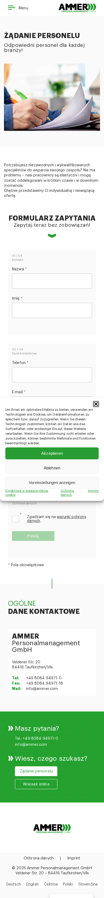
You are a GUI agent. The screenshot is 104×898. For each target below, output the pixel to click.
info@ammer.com (42, 689)
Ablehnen (52, 468)
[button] (96, 404)
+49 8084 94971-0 (44, 678)
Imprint (93, 490)
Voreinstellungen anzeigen (52, 482)
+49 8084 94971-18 (44, 683)
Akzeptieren (52, 453)
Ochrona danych (39, 858)
